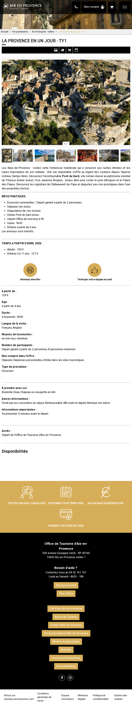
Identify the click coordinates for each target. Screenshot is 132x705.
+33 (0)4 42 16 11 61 (76, 7)
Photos (55, 52)
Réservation (69, 52)
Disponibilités (76, 52)
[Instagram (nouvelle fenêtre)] (70, 678)
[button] (112, 7)
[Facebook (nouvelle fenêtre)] (62, 678)
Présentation (62, 52)
